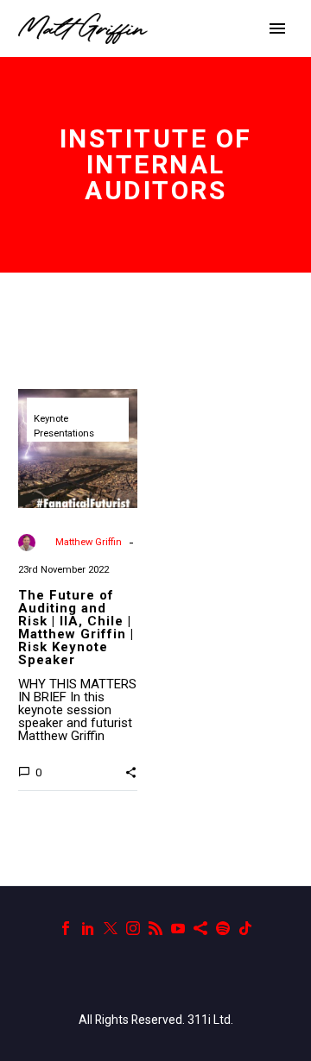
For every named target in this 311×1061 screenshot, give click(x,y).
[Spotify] (223, 928)
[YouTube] (178, 928)
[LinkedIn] (88, 928)
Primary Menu (277, 28)
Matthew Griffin (88, 542)
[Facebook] (66, 928)
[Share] (200, 928)
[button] (130, 771)
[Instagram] (133, 928)
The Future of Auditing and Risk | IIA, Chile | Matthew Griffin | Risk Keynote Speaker (76, 627)
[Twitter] (110, 928)
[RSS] (155, 928)
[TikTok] (245, 928)
